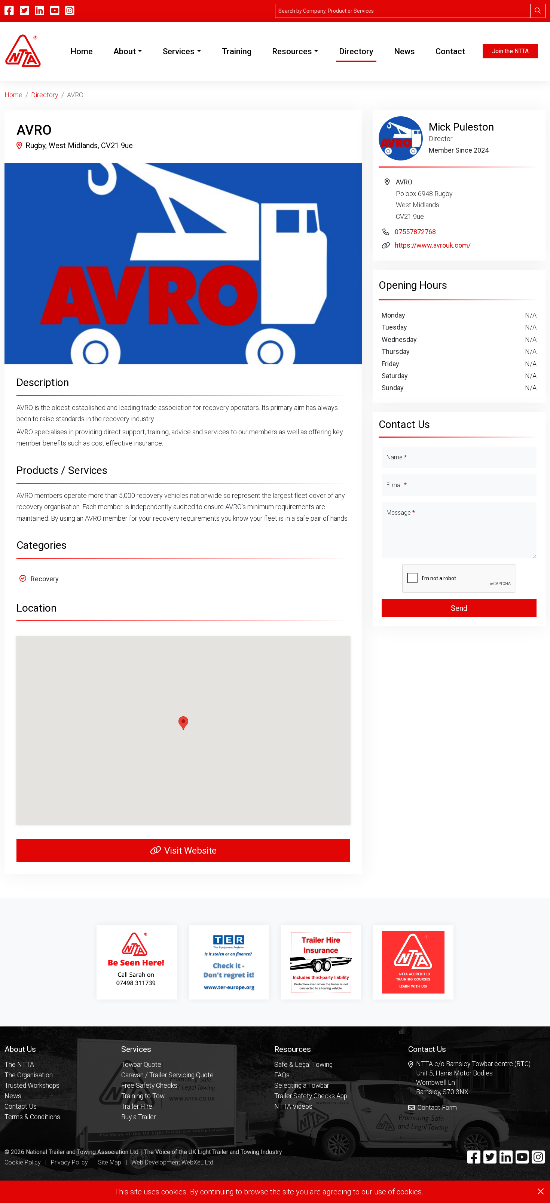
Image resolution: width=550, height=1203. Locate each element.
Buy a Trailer (138, 1117)
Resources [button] (292, 51)
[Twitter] (489, 1160)
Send (459, 608)
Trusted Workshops (31, 1085)
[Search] (538, 11)
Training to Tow (143, 1096)
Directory (356, 51)
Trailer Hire (136, 1106)
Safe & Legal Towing (303, 1064)
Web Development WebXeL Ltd (172, 1162)
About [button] (124, 51)
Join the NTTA (510, 51)
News (404, 51)
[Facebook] (473, 1160)
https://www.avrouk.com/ (433, 245)
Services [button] (179, 51)
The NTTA (19, 1064)
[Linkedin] (506, 1160)
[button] (32, 1049)
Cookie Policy (22, 1162)
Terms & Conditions (32, 1117)
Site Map (109, 1162)
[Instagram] (69, 11)
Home (83, 51)
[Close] (541, 1191)
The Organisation (28, 1075)
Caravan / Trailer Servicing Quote (167, 1075)
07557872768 (415, 232)
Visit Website (190, 850)
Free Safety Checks (149, 1085)
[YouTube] (54, 11)
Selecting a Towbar (301, 1085)
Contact (450, 51)
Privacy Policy (69, 1162)
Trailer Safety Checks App (310, 1096)
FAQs (282, 1075)
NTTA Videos (293, 1106)
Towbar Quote (141, 1064)
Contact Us (20, 1106)
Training (236, 51)
